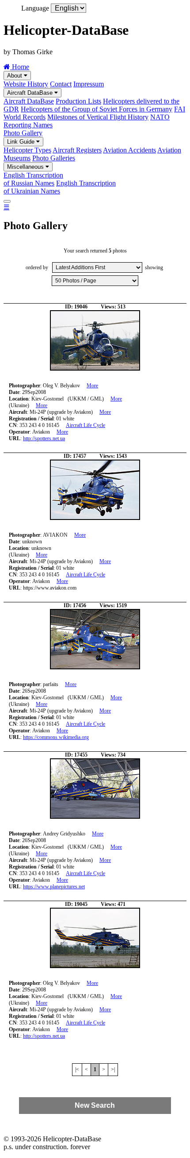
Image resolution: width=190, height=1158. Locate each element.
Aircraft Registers (77, 150)
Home (19, 67)
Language (35, 8)
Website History (26, 84)
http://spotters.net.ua (44, 438)
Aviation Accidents (129, 150)
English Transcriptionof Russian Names (33, 179)
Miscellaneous (26, 166)
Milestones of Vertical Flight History (97, 117)
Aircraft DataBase (30, 92)
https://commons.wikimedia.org (56, 737)
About (15, 75)
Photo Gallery (23, 133)
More (92, 385)
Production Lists (78, 101)
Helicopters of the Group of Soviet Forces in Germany (96, 109)
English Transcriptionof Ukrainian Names (60, 187)
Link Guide (21, 141)
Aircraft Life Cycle (85, 425)
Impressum (88, 84)
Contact (61, 84)
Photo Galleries (53, 158)
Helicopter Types (27, 150)
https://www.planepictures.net (54, 886)
